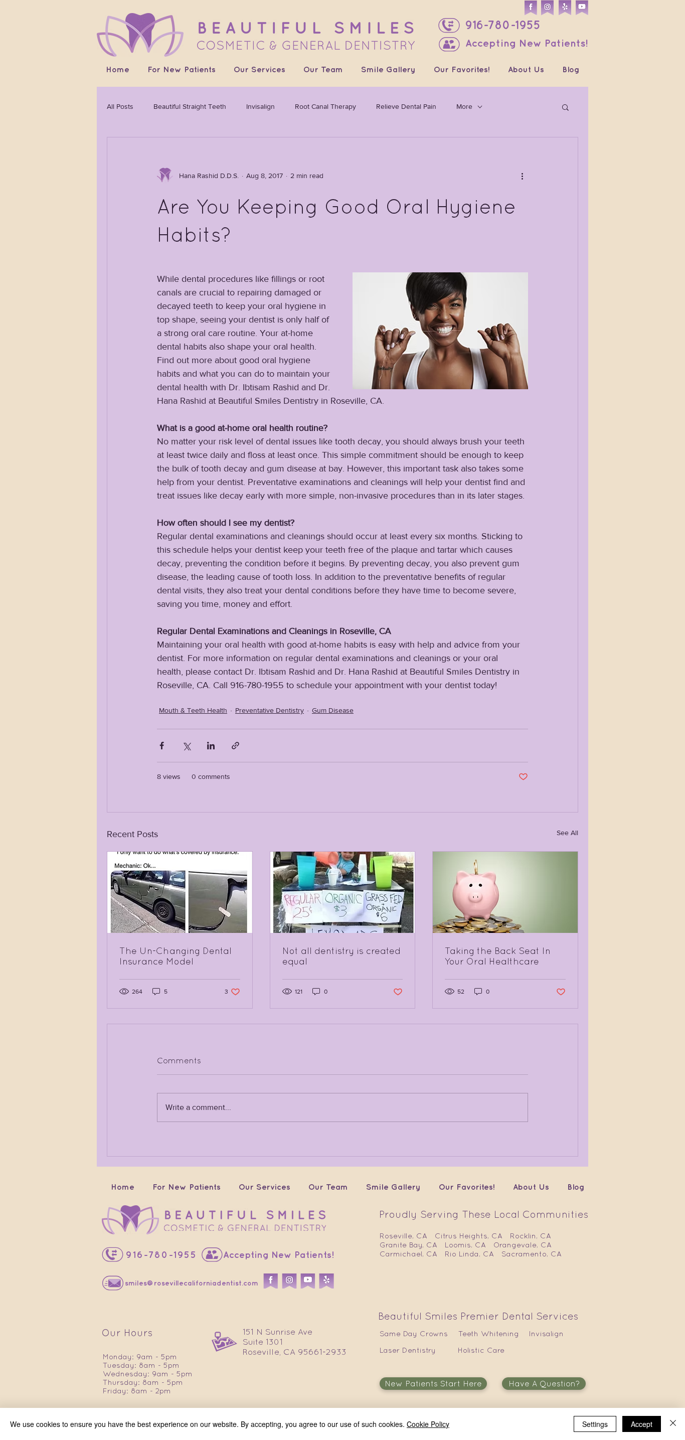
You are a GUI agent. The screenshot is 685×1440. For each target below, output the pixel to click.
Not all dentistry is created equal (341, 956)
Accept (641, 1424)
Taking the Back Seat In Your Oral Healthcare (498, 956)
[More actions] (522, 176)
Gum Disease (333, 710)
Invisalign (260, 106)
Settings (595, 1424)
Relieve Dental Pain (406, 106)
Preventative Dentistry (269, 710)
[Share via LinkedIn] (211, 745)
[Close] (673, 1424)
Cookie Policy (428, 1424)
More (464, 106)
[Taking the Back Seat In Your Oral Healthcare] (505, 892)
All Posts (120, 106)
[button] (449, 44)
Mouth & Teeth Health (193, 710)
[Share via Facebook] (161, 745)
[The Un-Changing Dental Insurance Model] (179, 892)
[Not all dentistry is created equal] (342, 892)
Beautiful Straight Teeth (189, 106)
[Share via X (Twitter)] (186, 745)
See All (567, 833)
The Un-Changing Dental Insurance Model (175, 956)
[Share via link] (235, 745)
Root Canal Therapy (325, 106)
